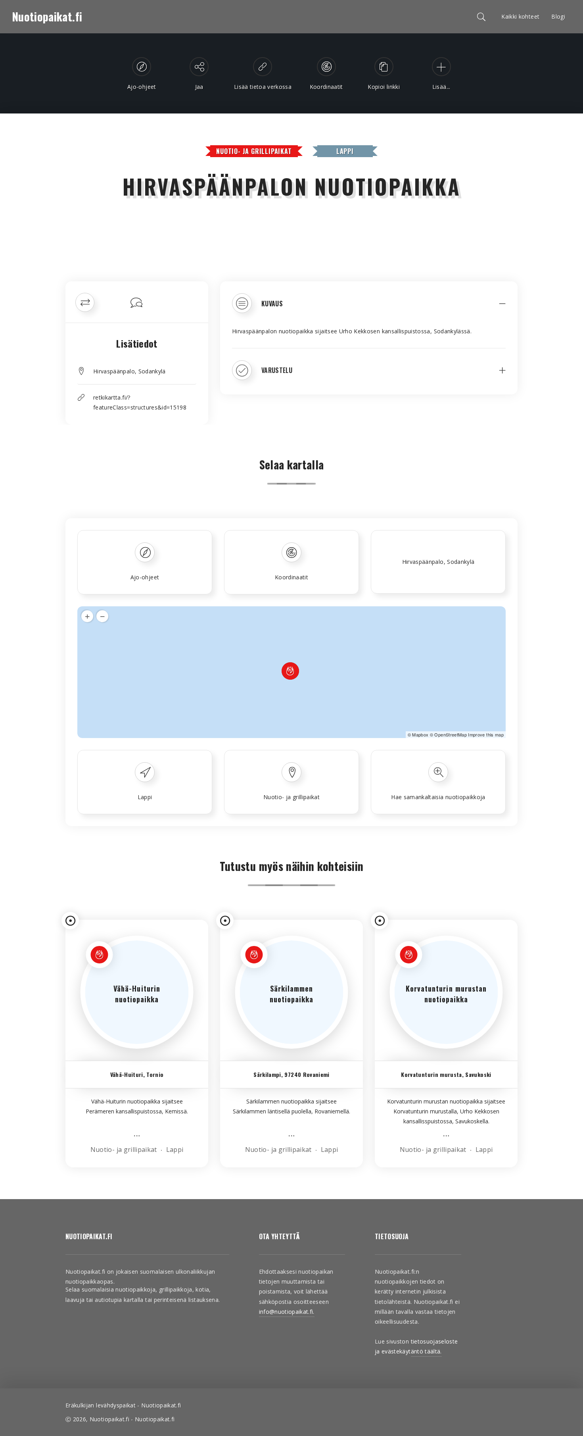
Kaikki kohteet (520, 16)
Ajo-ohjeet (144, 577)
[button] (369, 309)
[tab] (369, 309)
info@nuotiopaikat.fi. (287, 1311)
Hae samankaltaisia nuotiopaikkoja (438, 797)
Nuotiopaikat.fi (47, 16)
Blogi (558, 16)
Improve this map (486, 734)
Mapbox (420, 734)
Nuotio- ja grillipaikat (254, 151)
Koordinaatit (291, 577)
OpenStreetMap (450, 734)
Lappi (345, 151)
